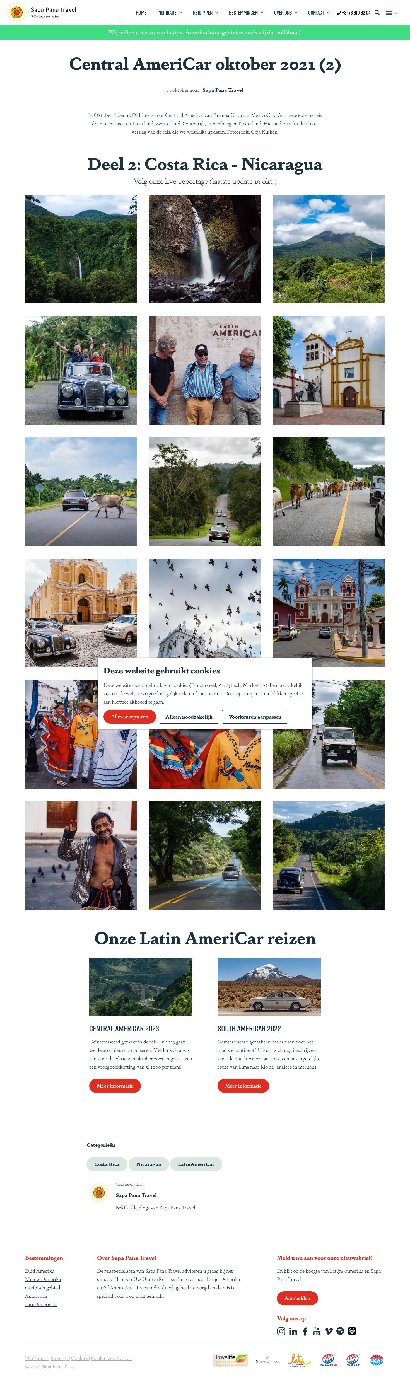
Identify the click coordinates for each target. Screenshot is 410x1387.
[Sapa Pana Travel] (99, 1192)
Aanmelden (297, 1297)
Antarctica (36, 1295)
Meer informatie (115, 1085)
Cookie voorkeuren (111, 1357)
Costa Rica (107, 1163)
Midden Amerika (43, 1278)
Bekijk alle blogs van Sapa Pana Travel (155, 1207)
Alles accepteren (129, 716)
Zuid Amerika (39, 1270)
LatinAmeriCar (196, 1163)
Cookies (80, 1357)
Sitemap (60, 1357)
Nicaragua (148, 1163)
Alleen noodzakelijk (189, 716)
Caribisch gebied (42, 1287)
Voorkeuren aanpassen (255, 716)
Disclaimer (37, 1357)
